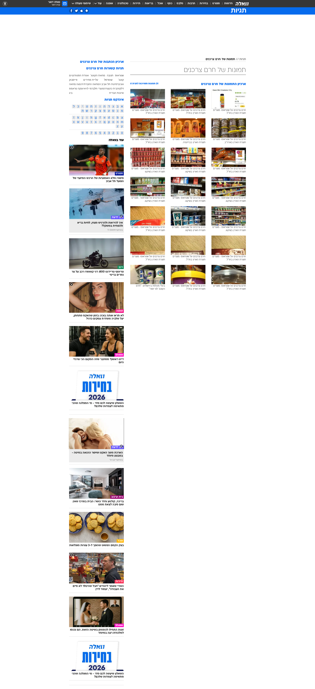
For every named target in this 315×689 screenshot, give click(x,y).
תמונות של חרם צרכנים (220, 59)
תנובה (110, 75)
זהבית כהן (114, 88)
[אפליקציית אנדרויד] (86, 11)
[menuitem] (226, 4)
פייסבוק (73, 79)
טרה (106, 88)
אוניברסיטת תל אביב (112, 84)
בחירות (204, 3)
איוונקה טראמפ (77, 88)
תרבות (191, 3)
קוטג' (121, 79)
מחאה (72, 84)
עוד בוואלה (116, 140)
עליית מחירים (90, 79)
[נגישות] (5, 3)
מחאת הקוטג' (97, 75)
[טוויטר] (76, 11)
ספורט (216, 3)
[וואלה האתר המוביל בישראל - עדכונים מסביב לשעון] (242, 3)
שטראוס (119, 75)
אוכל (160, 3)
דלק (122, 88)
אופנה (109, 3)
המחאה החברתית (91, 84)
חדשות (228, 3)
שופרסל (108, 79)
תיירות (136, 3)
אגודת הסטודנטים (79, 75)
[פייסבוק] (71, 11)
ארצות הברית (116, 92)
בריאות (149, 3)
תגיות (242, 59)
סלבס (180, 3)
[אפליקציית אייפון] (81, 11)
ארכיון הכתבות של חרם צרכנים (102, 62)
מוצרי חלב (98, 88)
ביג (70, 92)
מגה (78, 84)
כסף (169, 3)
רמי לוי (89, 88)
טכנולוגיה (122, 3)
